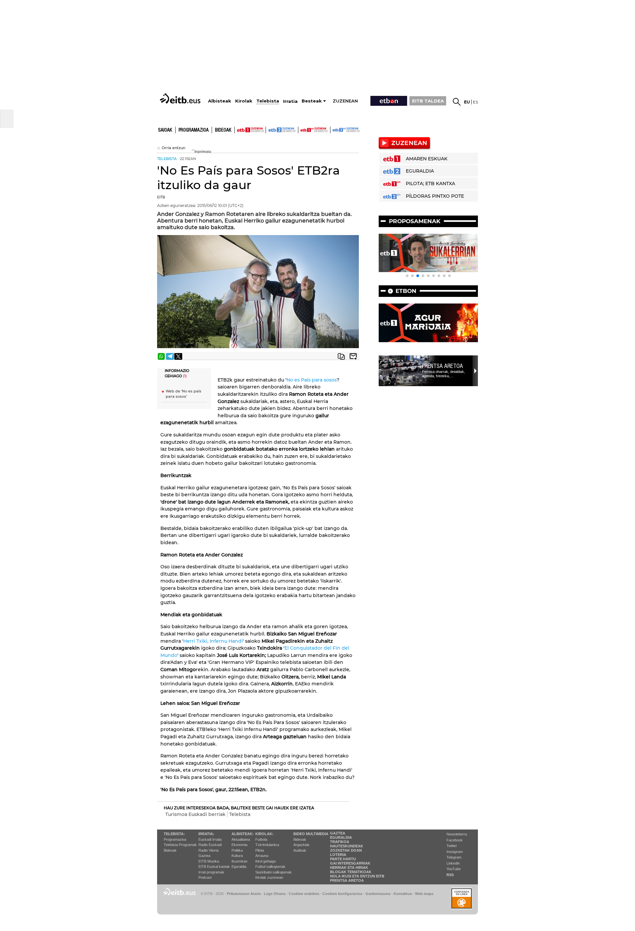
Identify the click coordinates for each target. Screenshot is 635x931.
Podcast (205, 877)
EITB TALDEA (428, 100)
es (475, 102)
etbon (406, 291)
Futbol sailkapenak (270, 867)
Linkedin (453, 863)
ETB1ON (301, 129)
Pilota (259, 850)
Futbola (261, 839)
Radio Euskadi (210, 845)
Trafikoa (339, 842)
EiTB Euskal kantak (214, 867)
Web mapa (424, 894)
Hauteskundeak (346, 846)
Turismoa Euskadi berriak (195, 814)
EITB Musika (208, 861)
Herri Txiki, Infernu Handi (213, 641)
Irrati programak (211, 872)
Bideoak (223, 130)
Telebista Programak (180, 845)
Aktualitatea (241, 839)
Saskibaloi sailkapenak (273, 872)
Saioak (165, 130)
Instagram (454, 852)
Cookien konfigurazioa (342, 894)
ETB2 (282, 130)
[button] (407, 275)
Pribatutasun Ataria (244, 894)
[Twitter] (178, 356)
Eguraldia (239, 867)
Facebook (454, 840)
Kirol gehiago (265, 861)
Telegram (453, 857)
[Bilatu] (457, 102)
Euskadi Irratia (210, 839)
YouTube (453, 869)
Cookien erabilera (304, 894)
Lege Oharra (274, 894)
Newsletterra (456, 834)
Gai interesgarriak (350, 863)
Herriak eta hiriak (349, 868)
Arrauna (261, 856)
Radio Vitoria (208, 850)
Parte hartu (343, 859)
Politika (237, 850)
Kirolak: (264, 834)
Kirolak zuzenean (269, 877)
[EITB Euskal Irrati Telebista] (181, 98)
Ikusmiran (239, 861)
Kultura (237, 856)
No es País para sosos (311, 380)
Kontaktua (403, 894)
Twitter (451, 846)
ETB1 (250, 130)
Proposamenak (415, 221)
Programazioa (194, 130)
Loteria (338, 855)
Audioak (299, 850)
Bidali (353, 356)
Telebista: (174, 834)
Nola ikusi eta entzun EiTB (357, 876)
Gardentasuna (377, 894)
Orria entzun (173, 148)
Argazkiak (301, 845)
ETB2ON (333, 129)
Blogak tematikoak (350, 872)
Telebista (239, 814)
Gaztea (204, 856)
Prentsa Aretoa (442, 366)
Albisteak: (243, 834)
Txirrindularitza (267, 845)
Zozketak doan (346, 850)
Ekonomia (239, 845)
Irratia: (206, 834)
